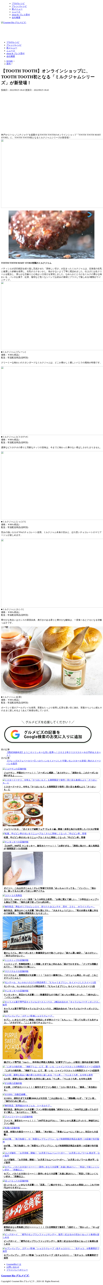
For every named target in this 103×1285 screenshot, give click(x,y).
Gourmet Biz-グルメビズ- (15, 1275)
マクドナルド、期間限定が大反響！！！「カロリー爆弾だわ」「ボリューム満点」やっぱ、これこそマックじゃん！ (51, 976)
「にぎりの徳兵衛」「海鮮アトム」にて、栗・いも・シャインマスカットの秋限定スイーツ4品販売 (51, 1070)
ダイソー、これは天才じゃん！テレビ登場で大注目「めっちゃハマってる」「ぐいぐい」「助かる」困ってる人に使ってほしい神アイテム (50, 889)
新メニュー (17, 9)
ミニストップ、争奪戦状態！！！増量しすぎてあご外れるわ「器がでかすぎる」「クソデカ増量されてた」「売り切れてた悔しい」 (51, 965)
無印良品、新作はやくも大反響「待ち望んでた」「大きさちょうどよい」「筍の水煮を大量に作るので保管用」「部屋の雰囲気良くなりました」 (51, 911)
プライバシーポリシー (17, 1270)
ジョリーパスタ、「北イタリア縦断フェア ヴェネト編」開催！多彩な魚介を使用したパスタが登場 (51, 829)
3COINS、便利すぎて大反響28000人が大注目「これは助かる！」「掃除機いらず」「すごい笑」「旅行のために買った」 (50, 1099)
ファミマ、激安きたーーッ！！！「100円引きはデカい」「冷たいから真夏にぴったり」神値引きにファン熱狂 (51, 1122)
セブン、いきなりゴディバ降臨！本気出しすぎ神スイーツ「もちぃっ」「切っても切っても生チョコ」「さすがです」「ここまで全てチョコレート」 (51, 1021)
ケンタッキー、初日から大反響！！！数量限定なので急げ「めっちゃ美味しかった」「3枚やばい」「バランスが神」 (51, 996)
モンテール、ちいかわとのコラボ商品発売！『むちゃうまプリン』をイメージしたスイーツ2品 (49, 986)
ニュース (16, 12)
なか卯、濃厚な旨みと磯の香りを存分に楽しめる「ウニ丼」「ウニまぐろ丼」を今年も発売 (48, 1079)
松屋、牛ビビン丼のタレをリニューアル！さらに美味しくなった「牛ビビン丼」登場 (44, 837)
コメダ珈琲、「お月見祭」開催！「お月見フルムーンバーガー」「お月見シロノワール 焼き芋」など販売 (51, 1161)
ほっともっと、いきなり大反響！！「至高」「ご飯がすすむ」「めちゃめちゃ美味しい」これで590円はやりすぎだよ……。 (51, 1186)
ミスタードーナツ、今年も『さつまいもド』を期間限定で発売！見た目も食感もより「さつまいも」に (50, 788)
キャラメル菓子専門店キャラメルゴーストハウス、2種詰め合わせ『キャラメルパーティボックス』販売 (51, 1010)
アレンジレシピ (19, 6)
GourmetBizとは (13, 1264)
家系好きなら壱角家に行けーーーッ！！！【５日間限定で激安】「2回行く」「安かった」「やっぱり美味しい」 (51, 1228)
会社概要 (16, 17)
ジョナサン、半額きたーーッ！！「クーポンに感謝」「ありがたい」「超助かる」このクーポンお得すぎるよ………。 (51, 774)
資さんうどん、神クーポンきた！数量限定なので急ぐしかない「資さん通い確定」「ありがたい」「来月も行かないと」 (51, 954)
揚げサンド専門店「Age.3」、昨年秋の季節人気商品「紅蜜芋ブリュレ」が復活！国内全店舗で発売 (51, 1062)
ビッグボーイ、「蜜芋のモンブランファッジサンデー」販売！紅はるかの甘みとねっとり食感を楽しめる (51, 1242)
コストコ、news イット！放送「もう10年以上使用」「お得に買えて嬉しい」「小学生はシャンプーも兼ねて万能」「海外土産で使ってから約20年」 (51, 900)
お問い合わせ (12, 1267)
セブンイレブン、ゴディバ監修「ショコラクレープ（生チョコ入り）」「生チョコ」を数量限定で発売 (51, 1256)
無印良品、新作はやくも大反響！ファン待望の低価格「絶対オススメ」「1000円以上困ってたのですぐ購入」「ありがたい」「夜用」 (51, 1110)
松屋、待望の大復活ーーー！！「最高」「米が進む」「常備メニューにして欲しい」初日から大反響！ (51, 1133)
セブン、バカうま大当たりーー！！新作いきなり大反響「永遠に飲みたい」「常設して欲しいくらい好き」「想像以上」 (51, 1175)
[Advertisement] (50, 32)
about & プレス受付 (21, 15)
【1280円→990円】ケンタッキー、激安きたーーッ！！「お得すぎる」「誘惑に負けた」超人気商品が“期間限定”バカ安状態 (51, 847)
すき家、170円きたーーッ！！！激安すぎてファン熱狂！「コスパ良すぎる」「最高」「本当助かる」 (50, 1088)
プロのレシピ (18, 3)
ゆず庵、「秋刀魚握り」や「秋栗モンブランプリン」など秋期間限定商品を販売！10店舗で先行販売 (51, 1147)
